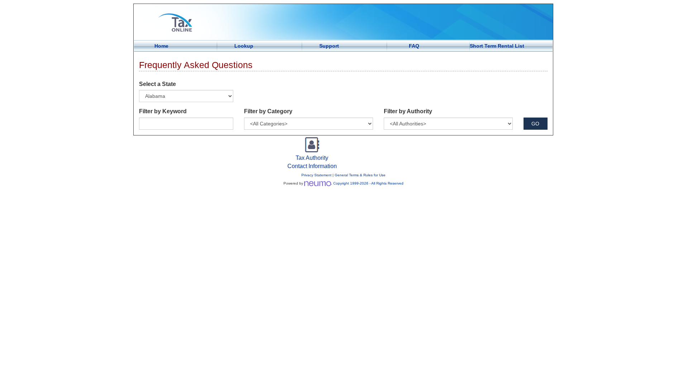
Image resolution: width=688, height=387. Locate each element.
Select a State (157, 84)
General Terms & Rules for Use (360, 175)
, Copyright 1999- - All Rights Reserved (367, 183)
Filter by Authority (408, 111)
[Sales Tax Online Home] (343, 22)
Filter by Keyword (163, 111)
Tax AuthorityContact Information (312, 162)
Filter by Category (268, 111)
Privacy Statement (316, 175)
